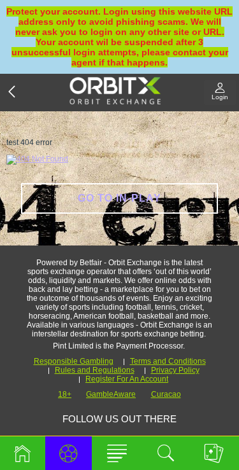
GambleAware (111, 394)
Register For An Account (126, 379)
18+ (64, 394)
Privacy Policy (175, 370)
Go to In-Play (119, 198)
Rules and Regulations (94, 370)
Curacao (166, 394)
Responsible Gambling (73, 361)
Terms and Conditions (168, 361)
